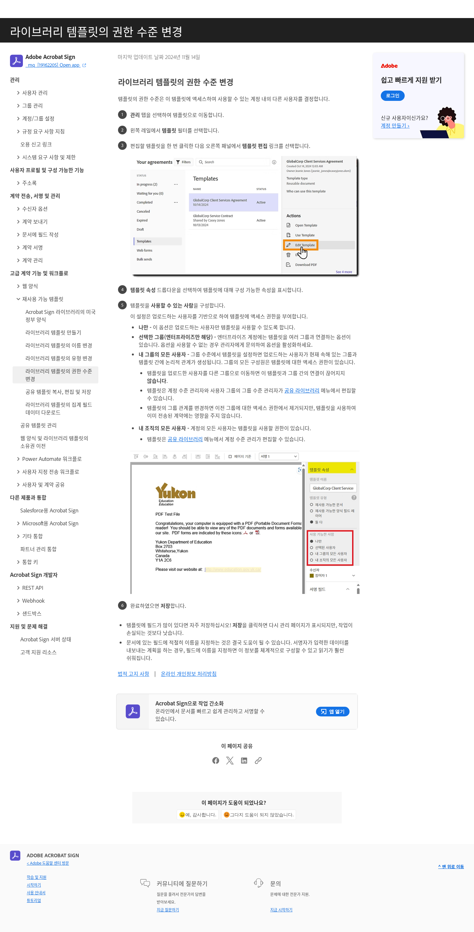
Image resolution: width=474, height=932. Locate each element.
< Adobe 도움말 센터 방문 (48, 863)
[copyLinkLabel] (258, 762)
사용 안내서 (36, 893)
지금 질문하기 (168, 910)
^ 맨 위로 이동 (451, 866)
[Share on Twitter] (230, 762)
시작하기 (34, 885)
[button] (56, 92)
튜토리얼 (34, 900)
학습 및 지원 (36, 877)
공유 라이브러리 (302, 390)
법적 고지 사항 (133, 673)
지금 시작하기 (281, 910)
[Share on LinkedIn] (244, 762)
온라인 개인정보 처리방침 (189, 673)
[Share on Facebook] (216, 762)
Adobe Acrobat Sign (50, 57)
